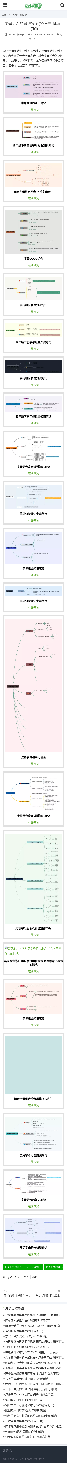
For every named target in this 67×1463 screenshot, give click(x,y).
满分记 (18, 1458)
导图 (26, 1277)
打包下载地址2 (33, 1267)
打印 (17, 1277)
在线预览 (33, 110)
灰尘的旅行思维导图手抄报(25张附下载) (28, 1295)
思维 (34, 1277)
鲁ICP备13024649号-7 (33, 1458)
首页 (4, 15)
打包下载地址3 (53, 1267)
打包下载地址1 (13, 1267)
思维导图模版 (19, 15)
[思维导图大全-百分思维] (33, 7)
